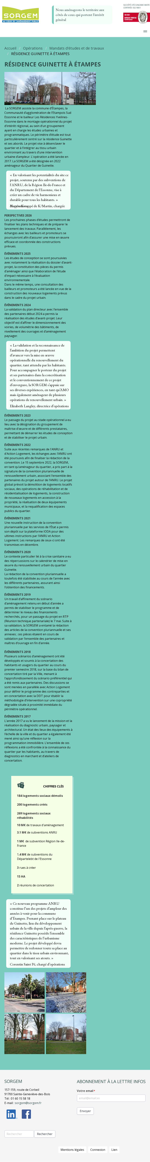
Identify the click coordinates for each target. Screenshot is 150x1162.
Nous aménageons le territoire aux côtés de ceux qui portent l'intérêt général (80, 14)
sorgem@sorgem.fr (28, 1103)
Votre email (85, 1091)
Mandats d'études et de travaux (76, 48)
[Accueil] (20, 22)
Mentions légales (72, 1150)
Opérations (33, 48)
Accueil (10, 48)
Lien (114, 1150)
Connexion (97, 1150)
